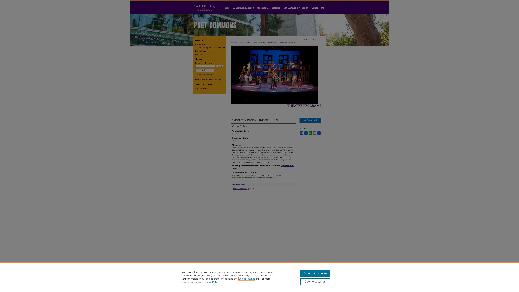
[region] (259, 277)
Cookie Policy (211, 282)
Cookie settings (247, 279)
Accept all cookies (315, 273)
